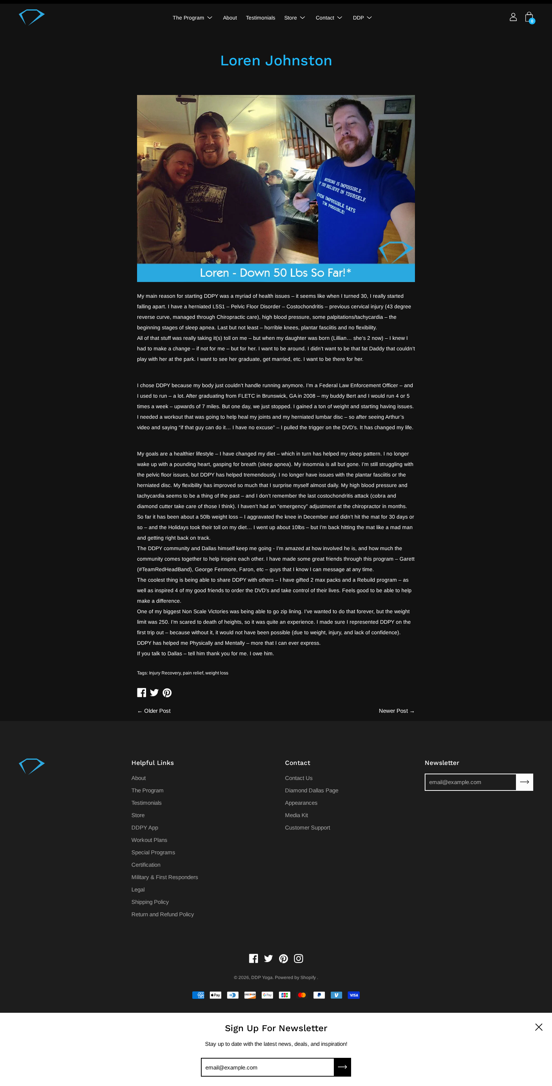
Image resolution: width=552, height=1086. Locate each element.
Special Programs (153, 852)
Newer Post (393, 710)
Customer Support (307, 827)
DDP (358, 18)
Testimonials (260, 18)
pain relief (193, 673)
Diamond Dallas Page (311, 790)
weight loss (216, 673)
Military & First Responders (164, 877)
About (230, 18)
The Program (188, 18)
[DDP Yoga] (32, 17)
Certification (145, 864)
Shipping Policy (150, 902)
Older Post (157, 710)
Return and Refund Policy (162, 914)
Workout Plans (149, 840)
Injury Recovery (165, 673)
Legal (138, 889)
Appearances (301, 802)
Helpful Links (152, 762)
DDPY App (144, 827)
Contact (325, 18)
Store (290, 18)
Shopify (308, 977)
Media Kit (296, 815)
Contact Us (299, 778)
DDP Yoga (262, 977)
